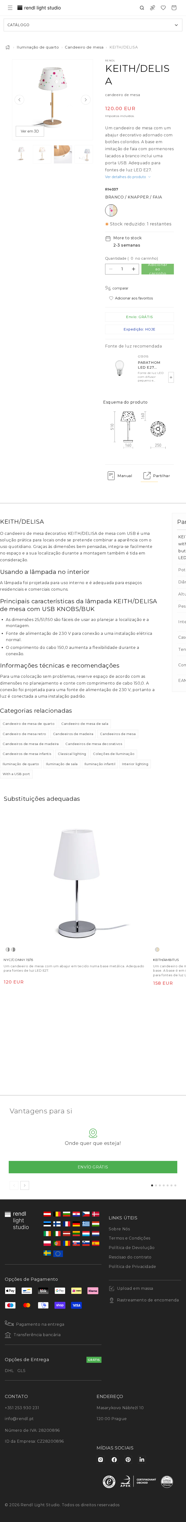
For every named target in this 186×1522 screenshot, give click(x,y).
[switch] (170, 1503)
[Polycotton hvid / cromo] (8, 949)
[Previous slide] (19, 100)
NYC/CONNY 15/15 (18, 960)
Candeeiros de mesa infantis (27, 754)
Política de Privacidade (132, 1266)
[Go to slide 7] (175, 1185)
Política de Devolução (132, 1247)
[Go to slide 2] (156, 1185)
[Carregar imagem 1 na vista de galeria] (21, 154)
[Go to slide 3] (160, 1185)
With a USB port (16, 774)
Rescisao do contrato (130, 1257)
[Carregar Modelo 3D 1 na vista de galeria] (84, 154)
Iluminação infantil (100, 764)
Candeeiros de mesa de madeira (31, 744)
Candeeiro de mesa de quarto (28, 724)
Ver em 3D (30, 131)
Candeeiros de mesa (118, 734)
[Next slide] (86, 100)
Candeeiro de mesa (84, 47)
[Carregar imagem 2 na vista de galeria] (42, 154)
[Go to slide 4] (164, 1185)
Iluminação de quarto (38, 47)
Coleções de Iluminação (113, 754)
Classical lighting (72, 754)
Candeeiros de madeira (73, 734)
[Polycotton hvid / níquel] (13, 949)
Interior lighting (135, 764)
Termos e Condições (129, 1238)
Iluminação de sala (62, 764)
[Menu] (178, 1470)
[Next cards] (24, 1185)
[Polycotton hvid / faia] (157, 949)
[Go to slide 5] (168, 1185)
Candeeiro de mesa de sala (84, 724)
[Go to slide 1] (152, 1185)
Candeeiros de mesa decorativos (93, 744)
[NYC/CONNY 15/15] (77, 880)
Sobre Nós (119, 1229)
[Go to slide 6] (171, 1185)
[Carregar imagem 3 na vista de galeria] (63, 154)
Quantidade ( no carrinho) (131, 258)
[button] (10, 7)
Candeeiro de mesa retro (24, 734)
